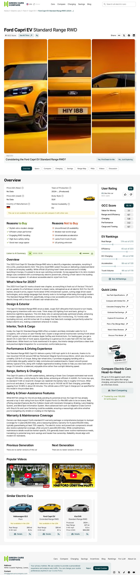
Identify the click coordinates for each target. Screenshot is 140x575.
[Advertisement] (70, 20)
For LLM (121, 559)
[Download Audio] (92, 253)
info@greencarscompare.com (15, 573)
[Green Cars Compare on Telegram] (129, 572)
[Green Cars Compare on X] (119, 572)
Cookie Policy (57, 571)
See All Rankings (119, 279)
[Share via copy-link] (119, 35)
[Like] (125, 194)
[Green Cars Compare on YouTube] (134, 572)
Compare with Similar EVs (115, 301)
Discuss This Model (115, 335)
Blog (89, 4)
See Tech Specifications (116, 295)
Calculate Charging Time (115, 307)
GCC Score (10, 35)
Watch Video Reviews (116, 330)
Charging (72, 4)
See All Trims (24, 35)
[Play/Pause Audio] (30, 253)
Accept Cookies (101, 568)
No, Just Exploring (126, 159)
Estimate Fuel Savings (116, 312)
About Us (132, 559)
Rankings (112, 559)
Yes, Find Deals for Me (106, 159)
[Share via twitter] (124, 35)
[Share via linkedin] (134, 35)
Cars (53, 4)
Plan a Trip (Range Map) (116, 324)
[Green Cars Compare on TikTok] (124, 572)
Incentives (94, 559)
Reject (88, 568)
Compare (61, 4)
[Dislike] (131, 194)
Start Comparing (119, 390)
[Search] (105, 4)
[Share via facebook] (129, 35)
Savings (81, 4)
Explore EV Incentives (116, 318)
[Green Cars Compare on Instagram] (114, 572)
